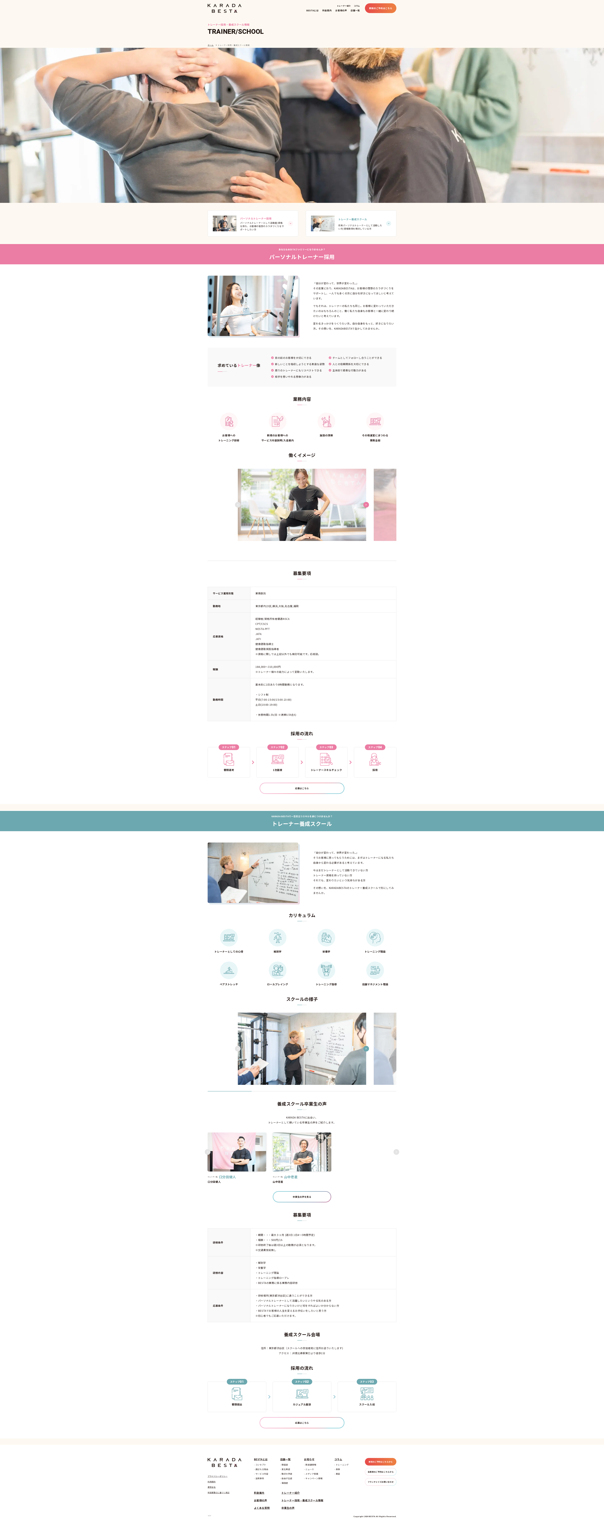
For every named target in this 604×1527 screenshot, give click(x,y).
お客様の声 (341, 10)
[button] (238, 505)
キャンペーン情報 (313, 1478)
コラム (357, 5)
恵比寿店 (286, 1469)
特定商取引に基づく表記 (218, 1493)
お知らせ (309, 1459)
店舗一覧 (355, 10)
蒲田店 (285, 1483)
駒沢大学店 (287, 1474)
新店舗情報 (310, 1465)
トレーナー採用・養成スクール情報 (302, 1500)
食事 (338, 1469)
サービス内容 (261, 1474)
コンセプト (260, 1465)
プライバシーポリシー (217, 1476)
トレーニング (342, 1465)
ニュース (309, 1469)
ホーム (211, 45)
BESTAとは (312, 10)
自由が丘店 (287, 1478)
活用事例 (259, 1478)
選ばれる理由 (261, 1469)
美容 (338, 1474)
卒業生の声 (287, 1508)
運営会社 (212, 1487)
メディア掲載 (311, 1474)
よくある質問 (262, 1508)
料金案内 (327, 10)
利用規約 (212, 1482)
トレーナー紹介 (344, 5)
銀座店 (285, 1465)
